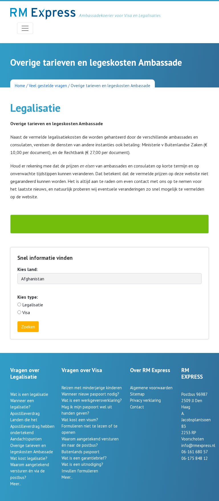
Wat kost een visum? (80, 419)
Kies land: (27, 269)
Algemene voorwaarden (151, 387)
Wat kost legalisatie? (28, 458)
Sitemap (137, 394)
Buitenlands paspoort (81, 451)
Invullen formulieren (80, 471)
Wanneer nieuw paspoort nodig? (90, 394)
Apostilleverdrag (25, 413)
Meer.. (15, 483)
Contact (137, 407)
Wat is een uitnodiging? (82, 464)
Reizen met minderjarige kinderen (92, 387)
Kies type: (27, 297)
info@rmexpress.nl (198, 445)
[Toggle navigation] (25, 28)
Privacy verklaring (145, 400)
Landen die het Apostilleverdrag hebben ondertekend (32, 426)
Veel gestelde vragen (48, 85)
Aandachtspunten (26, 439)
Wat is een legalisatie (29, 394)
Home (20, 85)
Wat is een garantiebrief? (84, 458)
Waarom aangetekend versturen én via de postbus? (29, 471)
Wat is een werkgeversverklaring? (92, 400)
